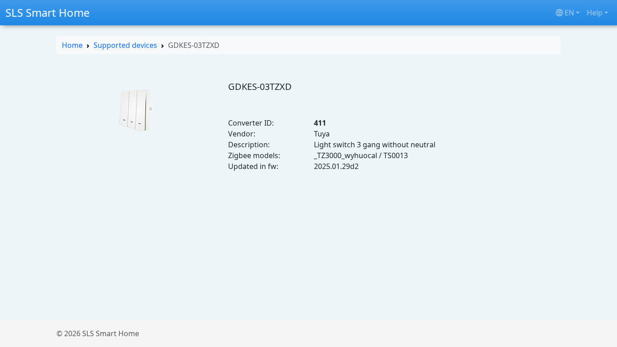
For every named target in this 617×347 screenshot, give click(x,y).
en (569, 13)
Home (72, 45)
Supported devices (125, 45)
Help (595, 13)
